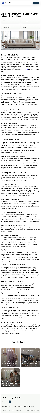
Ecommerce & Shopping (11, 10)
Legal (38, 410)
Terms (35, 410)
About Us (27, 410)
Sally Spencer (4, 21)
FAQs (15, 406)
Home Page (5, 406)
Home (2, 10)
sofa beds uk (24, 69)
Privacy (31, 410)
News (5, 10)
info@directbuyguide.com (24, 406)
